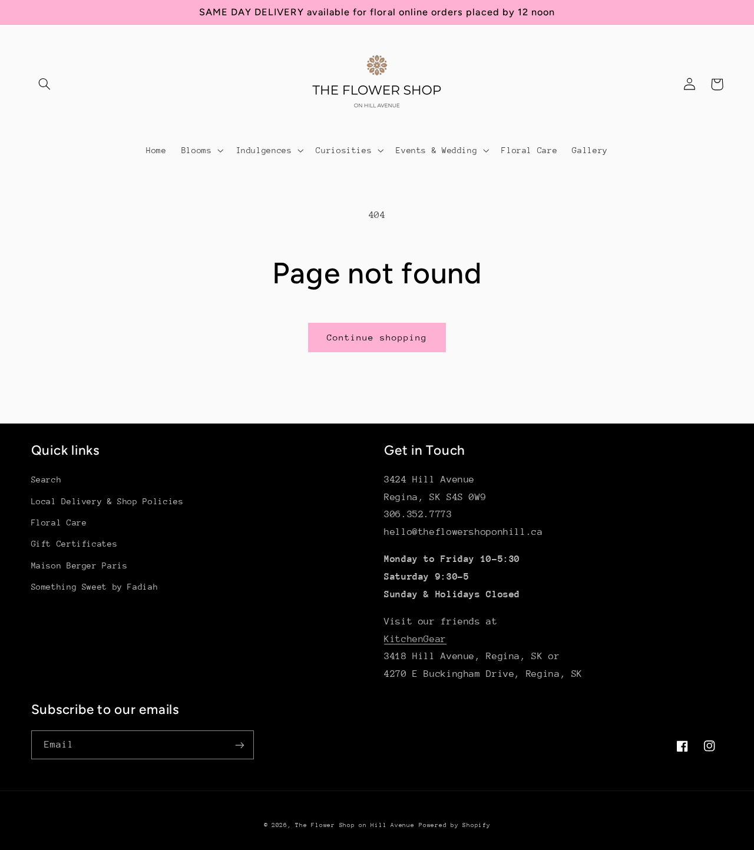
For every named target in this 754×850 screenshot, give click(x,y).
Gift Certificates (74, 543)
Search (46, 479)
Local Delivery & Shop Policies (107, 501)
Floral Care (59, 522)
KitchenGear (415, 639)
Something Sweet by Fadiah (94, 586)
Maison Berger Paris (79, 565)
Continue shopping (377, 337)
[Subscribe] (239, 744)
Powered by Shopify (454, 825)
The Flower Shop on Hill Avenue (354, 825)
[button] (44, 84)
